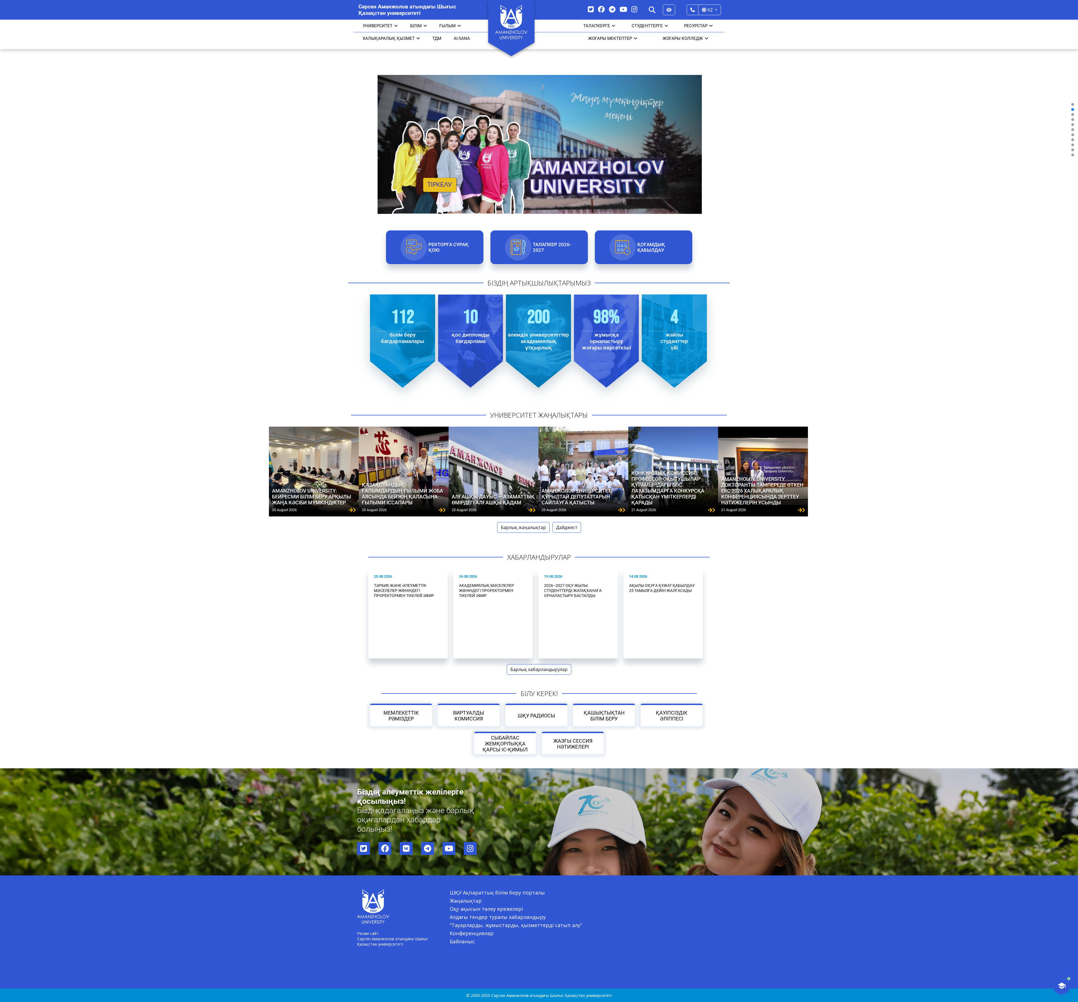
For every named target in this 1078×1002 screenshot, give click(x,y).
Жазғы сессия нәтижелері (572, 744)
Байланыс (462, 941)
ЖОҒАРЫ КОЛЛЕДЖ (683, 38)
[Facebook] (601, 9)
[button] (1072, 104)
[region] (539, 129)
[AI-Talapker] (1061, 985)
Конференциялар (472, 933)
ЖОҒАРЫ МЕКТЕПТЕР (610, 38)
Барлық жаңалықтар (523, 527)
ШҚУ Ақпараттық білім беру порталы (497, 892)
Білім (416, 25)
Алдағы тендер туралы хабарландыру (498, 917)
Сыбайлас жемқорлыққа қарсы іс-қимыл (505, 743)
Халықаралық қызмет (389, 38)
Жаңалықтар (466, 900)
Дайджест (566, 527)
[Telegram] (612, 9)
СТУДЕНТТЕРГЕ (647, 25)
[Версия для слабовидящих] (669, 9)
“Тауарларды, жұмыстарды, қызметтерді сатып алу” (516, 925)
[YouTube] (623, 9)
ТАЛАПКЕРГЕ (596, 25)
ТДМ (436, 38)
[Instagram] (634, 9)
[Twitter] (591, 9)
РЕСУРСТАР (695, 25)
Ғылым (447, 25)
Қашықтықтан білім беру (603, 716)
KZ (710, 10)
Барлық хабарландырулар (539, 669)
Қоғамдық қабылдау (651, 247)
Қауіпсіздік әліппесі (672, 716)
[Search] (652, 9)
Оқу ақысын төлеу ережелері (486, 908)
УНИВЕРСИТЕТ (377, 25)
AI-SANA (462, 38)
